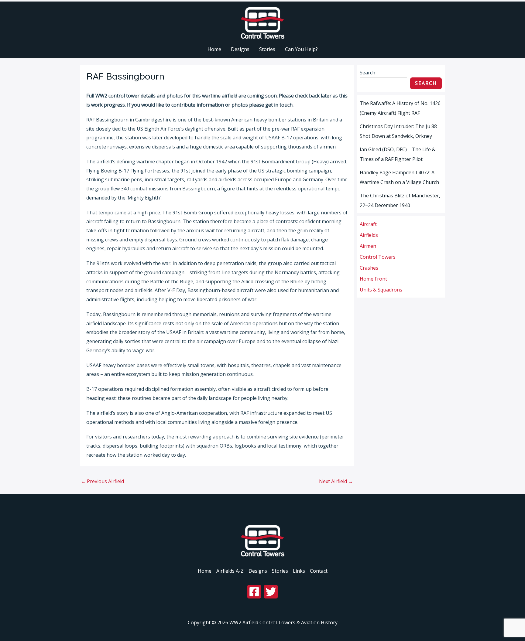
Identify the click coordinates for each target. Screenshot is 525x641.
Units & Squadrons (381, 289)
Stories (280, 571)
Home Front (373, 278)
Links (299, 571)
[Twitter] (271, 591)
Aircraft (368, 224)
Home (204, 571)
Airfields (369, 235)
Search (367, 72)
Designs (258, 571)
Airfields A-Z (230, 571)
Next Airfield (336, 481)
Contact (319, 571)
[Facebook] (254, 591)
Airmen (368, 246)
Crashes (369, 267)
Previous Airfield (102, 481)
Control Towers (378, 257)
